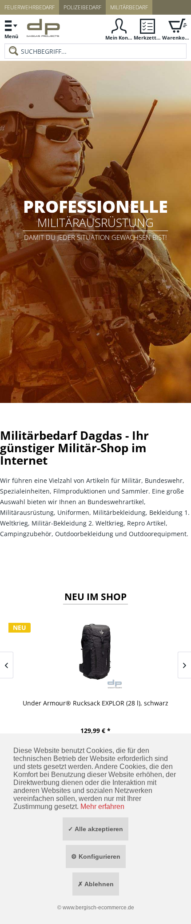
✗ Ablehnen (96, 884)
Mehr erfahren (102, 806)
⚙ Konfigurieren (95, 856)
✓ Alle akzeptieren (95, 828)
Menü (11, 36)
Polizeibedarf (82, 7)
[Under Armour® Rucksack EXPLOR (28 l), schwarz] (95, 652)
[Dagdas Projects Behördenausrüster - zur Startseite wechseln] (43, 30)
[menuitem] (11, 29)
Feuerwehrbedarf (29, 7)
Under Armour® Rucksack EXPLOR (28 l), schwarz (95, 703)
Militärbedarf (129, 7)
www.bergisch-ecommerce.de (98, 907)
